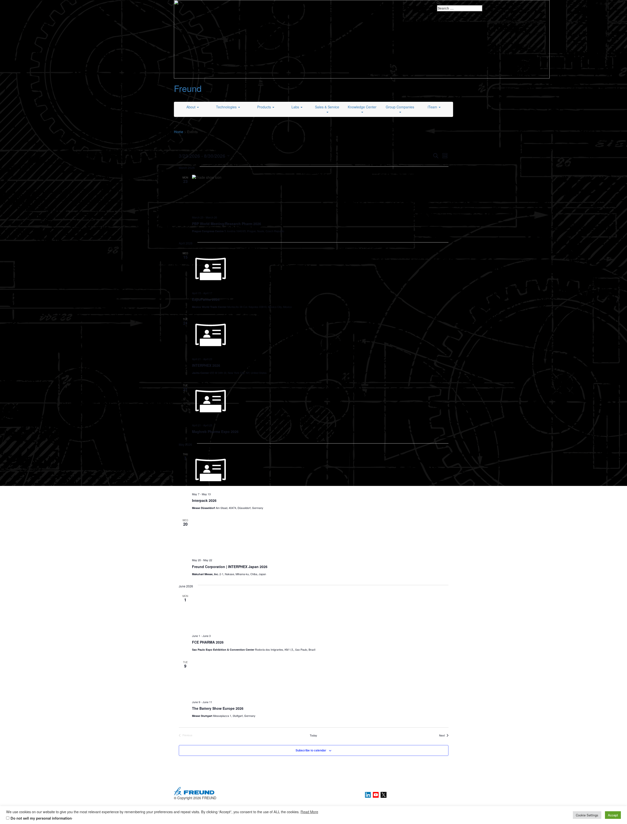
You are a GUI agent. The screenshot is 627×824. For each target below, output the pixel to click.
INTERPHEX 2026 (206, 365)
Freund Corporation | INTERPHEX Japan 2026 (229, 566)
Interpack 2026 (204, 500)
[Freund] (362, 38)
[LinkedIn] (368, 794)
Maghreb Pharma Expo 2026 (215, 431)
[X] (383, 794)
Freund (188, 88)
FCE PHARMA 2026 (208, 642)
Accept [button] (613, 815)
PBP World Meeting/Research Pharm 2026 (226, 223)
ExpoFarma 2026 (206, 299)
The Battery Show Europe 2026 (217, 708)
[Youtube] (376, 794)
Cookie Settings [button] (587, 815)
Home (178, 131)
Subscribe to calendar (311, 750)
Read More (309, 812)
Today (313, 735)
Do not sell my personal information (41, 818)
